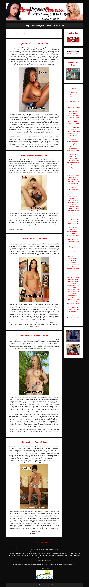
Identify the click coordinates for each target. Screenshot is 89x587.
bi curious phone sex (73, 115)
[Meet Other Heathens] (73, 79)
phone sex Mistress (73, 256)
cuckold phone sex (73, 156)
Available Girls (38, 25)
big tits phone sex (73, 121)
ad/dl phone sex (73, 97)
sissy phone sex (73, 271)
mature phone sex (73, 227)
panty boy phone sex (73, 241)
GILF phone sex (73, 196)
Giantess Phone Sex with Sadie (34, 155)
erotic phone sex (73, 171)
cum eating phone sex (73, 160)
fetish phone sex (73, 183)
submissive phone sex (73, 309)
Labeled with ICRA (47, 542)
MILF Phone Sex (73, 229)
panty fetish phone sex (73, 244)
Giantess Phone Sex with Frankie (34, 335)
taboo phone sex (73, 311)
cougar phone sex (73, 146)
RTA (42, 542)
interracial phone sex (73, 215)
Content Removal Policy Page (64, 551)
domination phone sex (73, 165)
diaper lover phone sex (73, 162)
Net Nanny (55, 545)
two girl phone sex (73, 320)
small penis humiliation (73, 289)
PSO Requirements (45, 565)
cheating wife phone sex (73, 141)
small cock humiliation (73, 279)
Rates (49, 25)
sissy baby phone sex (73, 268)
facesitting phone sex (73, 175)
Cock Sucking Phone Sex (73, 144)
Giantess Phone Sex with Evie (34, 238)
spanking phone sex (73, 299)
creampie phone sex (73, 148)
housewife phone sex (73, 206)
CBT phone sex (73, 135)
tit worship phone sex (73, 317)
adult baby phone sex (73, 99)
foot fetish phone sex (73, 189)
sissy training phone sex (73, 273)
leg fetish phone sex (73, 221)
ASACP (38, 542)
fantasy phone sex (73, 177)
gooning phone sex (73, 200)
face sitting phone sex (73, 173)
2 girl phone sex (73, 92)
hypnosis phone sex (73, 210)
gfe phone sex (73, 192)
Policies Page (42, 551)
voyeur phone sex (73, 322)
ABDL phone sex (73, 95)
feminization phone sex (73, 181)
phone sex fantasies (73, 254)
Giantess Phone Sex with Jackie (34, 43)
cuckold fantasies (73, 154)
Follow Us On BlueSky (73, 53)
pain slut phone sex (73, 239)
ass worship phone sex (73, 105)
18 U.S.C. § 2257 (66, 557)
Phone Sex (73, 252)
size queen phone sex (73, 275)
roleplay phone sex (73, 262)
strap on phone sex (73, 307)
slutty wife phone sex (73, 277)
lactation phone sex (73, 219)
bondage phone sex (73, 133)
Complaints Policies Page (51, 551)
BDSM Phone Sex (73, 113)
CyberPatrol (49, 545)
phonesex (73, 260)
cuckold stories (73, 158)
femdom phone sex (73, 179)
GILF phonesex (73, 198)
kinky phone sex (73, 217)
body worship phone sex (73, 131)
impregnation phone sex (73, 213)
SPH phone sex (73, 301)
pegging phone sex (73, 250)
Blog (27, 25)
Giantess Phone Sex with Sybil (34, 442)
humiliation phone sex (73, 208)
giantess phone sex (73, 194)
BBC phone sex (73, 111)
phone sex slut (73, 258)
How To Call (59, 25)
